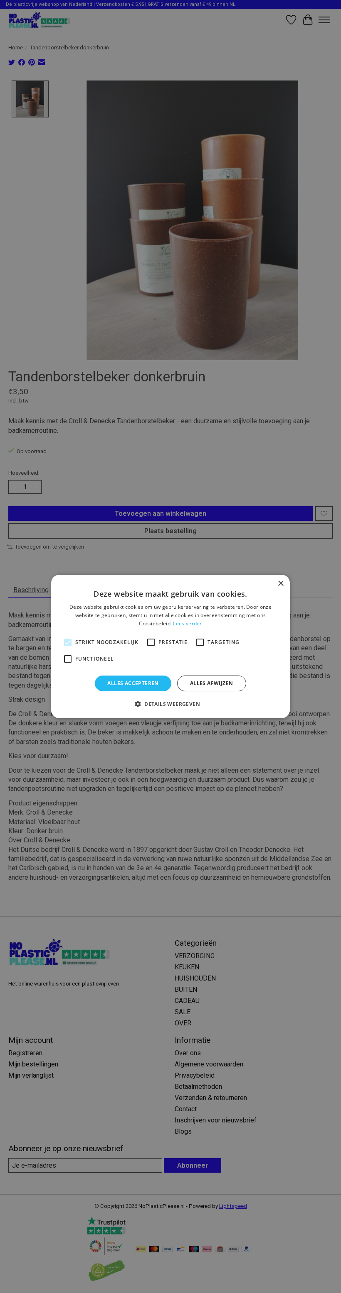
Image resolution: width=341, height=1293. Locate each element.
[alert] (170, 646)
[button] (170, 704)
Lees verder (187, 623)
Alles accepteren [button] (132, 683)
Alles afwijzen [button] (211, 683)
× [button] (280, 584)
